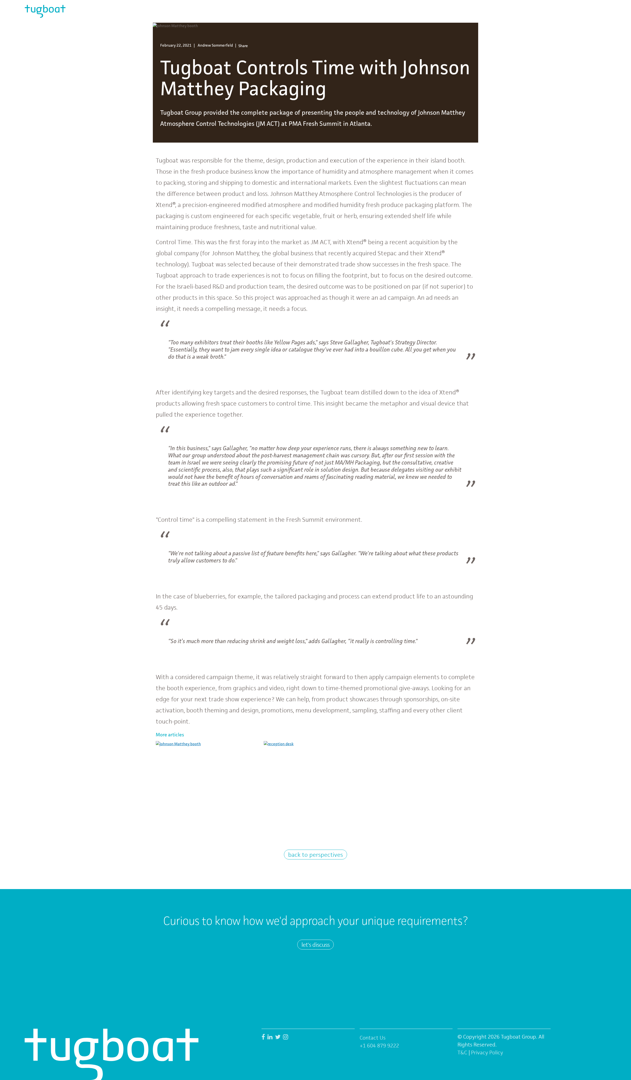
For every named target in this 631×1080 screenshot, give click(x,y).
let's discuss (315, 944)
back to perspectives (315, 854)
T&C (462, 1052)
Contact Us (373, 1037)
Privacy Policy (487, 1052)
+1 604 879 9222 (379, 1045)
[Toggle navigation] (599, 11)
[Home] (45, 11)
